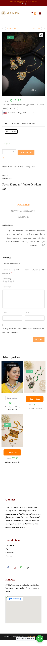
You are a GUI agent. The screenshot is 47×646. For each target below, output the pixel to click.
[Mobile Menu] (39, 13)
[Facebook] (8, 567)
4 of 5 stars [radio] (11, 281)
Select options (12, 398)
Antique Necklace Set (12, 462)
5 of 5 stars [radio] (13, 281)
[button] (41, 35)
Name (5, 312)
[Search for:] (44, 13)
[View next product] (43, 28)
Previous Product (12, 28)
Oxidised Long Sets (35, 408)
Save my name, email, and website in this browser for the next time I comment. (23, 330)
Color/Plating (12, 123)
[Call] (21, 567)
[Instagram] (14, 567)
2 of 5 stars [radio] (6, 281)
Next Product (36, 28)
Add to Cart (35, 399)
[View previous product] (4, 28)
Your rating (7, 279)
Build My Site (32, 636)
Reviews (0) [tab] (23, 217)
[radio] (11, 131)
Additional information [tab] (23, 211)
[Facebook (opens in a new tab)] (22, 4)
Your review (7, 286)
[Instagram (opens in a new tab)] (25, 4)
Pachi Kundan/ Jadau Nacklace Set (12, 408)
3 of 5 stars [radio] (8, 281)
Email (28, 312)
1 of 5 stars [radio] (3, 281)
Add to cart (26, 152)
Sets (10, 178)
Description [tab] (23, 205)
